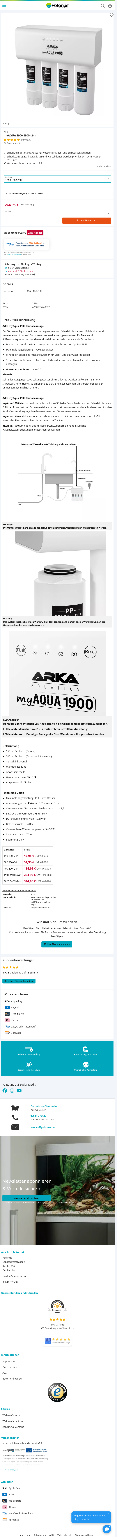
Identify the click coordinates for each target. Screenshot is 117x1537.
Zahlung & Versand (13, 1424)
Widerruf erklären (12, 1419)
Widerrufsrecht (11, 1413)
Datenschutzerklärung (14, 252)
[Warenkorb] (109, 5)
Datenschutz (9, 1365)
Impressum (9, 1359)
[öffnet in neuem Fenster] (57, 1338)
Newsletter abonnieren (27, 1196)
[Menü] (4, 5)
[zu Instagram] (12, 1088)
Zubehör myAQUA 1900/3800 (26, 191)
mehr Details (103, 164)
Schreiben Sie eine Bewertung (19, 979)
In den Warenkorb (86, 218)
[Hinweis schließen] (108, 1514)
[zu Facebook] (5, 1088)
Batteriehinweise (12, 1376)
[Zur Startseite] (57, 5)
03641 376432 (38, 1113)
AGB (4, 1370)
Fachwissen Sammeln (43, 1104)
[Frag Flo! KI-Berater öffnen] (107, 1529)
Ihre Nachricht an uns (58, 942)
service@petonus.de (42, 1125)
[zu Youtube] (19, 1088)
